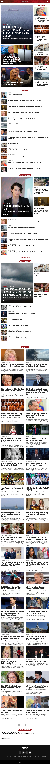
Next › (32, 724)
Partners (29, 756)
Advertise (9, 756)
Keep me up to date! (6, 738)
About (4, 756)
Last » (37, 724)
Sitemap (14, 756)
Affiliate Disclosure (22, 756)
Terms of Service (36, 756)
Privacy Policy (44, 756)
